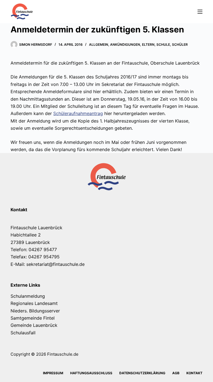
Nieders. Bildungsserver (35, 311)
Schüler (180, 44)
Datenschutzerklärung (142, 373)
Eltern (148, 44)
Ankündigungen (125, 44)
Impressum (53, 373)
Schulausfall (23, 332)
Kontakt (194, 373)
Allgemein (98, 44)
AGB (175, 373)
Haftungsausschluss (91, 373)
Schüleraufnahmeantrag (78, 113)
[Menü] (199, 11)
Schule (163, 44)
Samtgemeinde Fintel (33, 318)
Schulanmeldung (28, 296)
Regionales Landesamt (34, 303)
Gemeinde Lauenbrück (34, 325)
